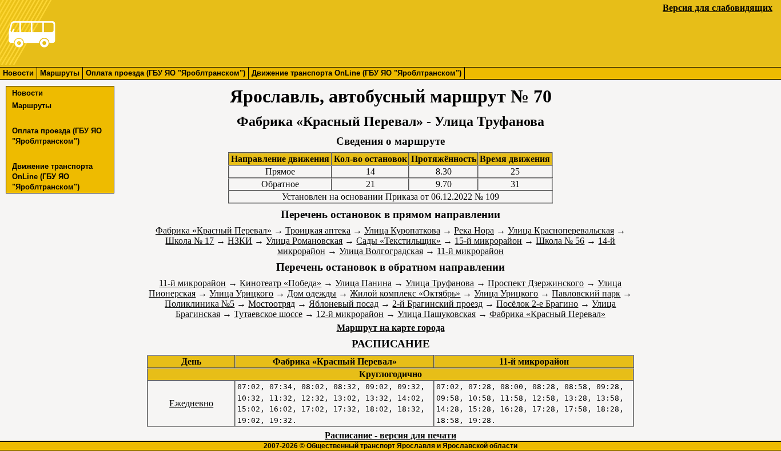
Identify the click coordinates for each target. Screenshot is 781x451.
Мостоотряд (271, 303)
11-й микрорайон (470, 251)
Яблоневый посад (343, 303)
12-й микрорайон (350, 314)
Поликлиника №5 (199, 303)
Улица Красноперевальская (561, 230)
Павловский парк (586, 293)
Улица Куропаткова (402, 230)
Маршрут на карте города (391, 328)
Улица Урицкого (241, 293)
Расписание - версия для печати (390, 435)
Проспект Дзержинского (536, 283)
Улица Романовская (304, 241)
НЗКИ (240, 241)
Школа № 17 (189, 241)
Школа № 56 (560, 241)
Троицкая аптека (317, 230)
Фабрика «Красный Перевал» (214, 230)
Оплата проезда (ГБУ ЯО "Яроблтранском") (165, 73)
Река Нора (474, 230)
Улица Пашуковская (436, 314)
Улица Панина (363, 283)
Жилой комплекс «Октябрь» (405, 293)
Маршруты (59, 73)
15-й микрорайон (488, 241)
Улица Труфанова (439, 283)
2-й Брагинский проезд (437, 303)
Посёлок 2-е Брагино (537, 303)
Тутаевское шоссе (268, 314)
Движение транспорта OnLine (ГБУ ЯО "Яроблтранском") (356, 73)
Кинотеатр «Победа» (280, 283)
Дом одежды (311, 293)
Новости (18, 73)
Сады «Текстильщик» (398, 241)
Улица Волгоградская (381, 251)
